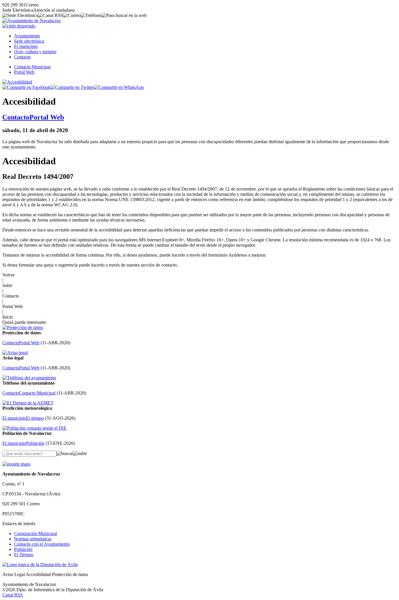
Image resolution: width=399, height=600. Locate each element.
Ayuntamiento (27, 35)
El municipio (26, 46)
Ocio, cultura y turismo (35, 51)
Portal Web (24, 72)
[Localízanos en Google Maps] (16, 463)
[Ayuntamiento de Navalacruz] (31, 20)
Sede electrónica (29, 41)
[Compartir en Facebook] (26, 87)
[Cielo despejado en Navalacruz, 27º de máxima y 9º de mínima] (18, 25)
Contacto (22, 56)
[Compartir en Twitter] (72, 87)
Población (23, 549)
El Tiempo (23, 554)
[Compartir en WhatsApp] (119, 87)
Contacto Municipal (32, 66)
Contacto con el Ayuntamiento (42, 544)
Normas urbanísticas (32, 538)
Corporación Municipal (35, 533)
